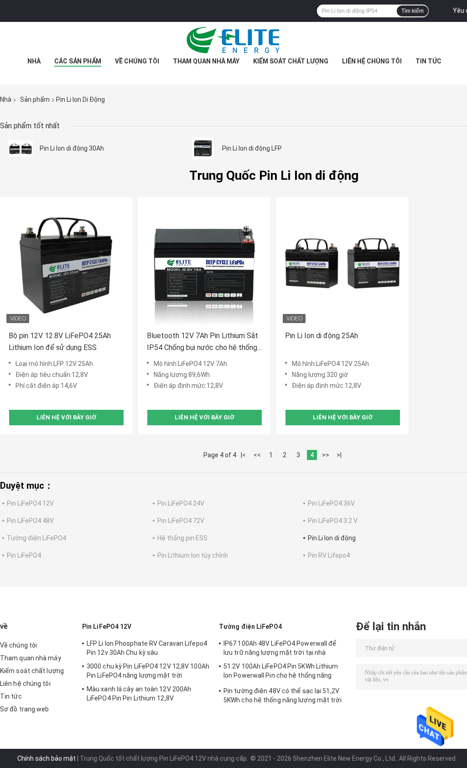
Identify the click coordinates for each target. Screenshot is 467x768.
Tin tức (428, 61)
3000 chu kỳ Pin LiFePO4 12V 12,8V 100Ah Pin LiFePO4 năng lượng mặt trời (148, 671)
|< (243, 455)
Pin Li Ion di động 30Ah (72, 148)
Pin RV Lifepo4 (329, 555)
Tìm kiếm (412, 11)
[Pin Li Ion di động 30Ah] (20, 148)
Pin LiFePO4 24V (180, 503)
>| (339, 455)
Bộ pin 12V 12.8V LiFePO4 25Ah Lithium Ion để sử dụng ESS (60, 341)
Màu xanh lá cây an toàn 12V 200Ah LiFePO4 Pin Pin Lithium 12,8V (139, 693)
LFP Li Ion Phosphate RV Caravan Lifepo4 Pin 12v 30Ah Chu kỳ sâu (147, 648)
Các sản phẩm (77, 61)
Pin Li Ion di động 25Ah (321, 335)
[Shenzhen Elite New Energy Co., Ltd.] (233, 40)
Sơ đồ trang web (24, 709)
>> (325, 455)
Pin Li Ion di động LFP (252, 148)
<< (257, 455)
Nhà (34, 61)
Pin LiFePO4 (24, 555)
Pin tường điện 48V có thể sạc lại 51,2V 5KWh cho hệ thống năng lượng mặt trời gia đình (282, 696)
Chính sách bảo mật (46, 758)
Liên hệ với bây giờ (66, 417)
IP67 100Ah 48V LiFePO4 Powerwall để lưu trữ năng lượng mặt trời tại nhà (280, 648)
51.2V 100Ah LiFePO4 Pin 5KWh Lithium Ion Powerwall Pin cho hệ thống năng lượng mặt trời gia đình (280, 672)
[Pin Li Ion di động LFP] (203, 148)
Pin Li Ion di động (332, 538)
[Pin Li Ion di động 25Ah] (342, 263)
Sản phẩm (35, 99)
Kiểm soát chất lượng (290, 61)
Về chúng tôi (137, 61)
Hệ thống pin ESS (182, 538)
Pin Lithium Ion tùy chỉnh (192, 555)
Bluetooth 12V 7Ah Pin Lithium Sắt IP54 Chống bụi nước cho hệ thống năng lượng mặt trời (202, 342)
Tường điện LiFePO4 (36, 538)
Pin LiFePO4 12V (30, 503)
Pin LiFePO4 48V (30, 520)
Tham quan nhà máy (206, 61)
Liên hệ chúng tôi (372, 61)
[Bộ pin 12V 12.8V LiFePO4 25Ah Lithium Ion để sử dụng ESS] (66, 263)
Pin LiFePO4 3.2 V (333, 520)
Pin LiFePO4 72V (180, 520)
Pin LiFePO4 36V (331, 503)
